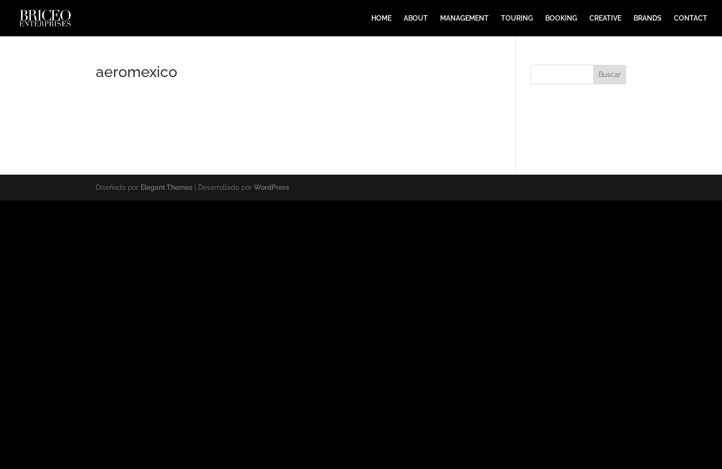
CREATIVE (605, 18)
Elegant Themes (166, 187)
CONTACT (690, 18)
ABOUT (416, 18)
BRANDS (648, 18)
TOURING (517, 18)
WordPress (271, 187)
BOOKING (561, 18)
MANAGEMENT (464, 18)
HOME (381, 18)
